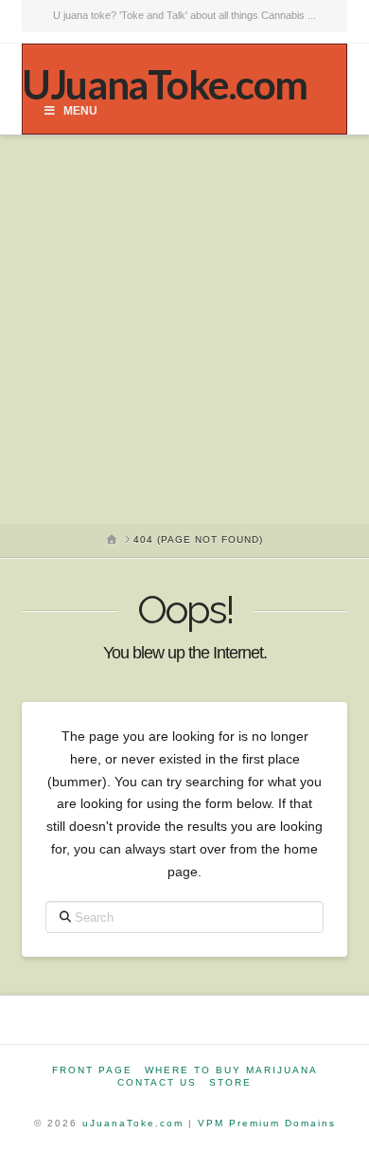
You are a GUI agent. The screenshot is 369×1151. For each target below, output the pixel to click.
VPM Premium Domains (267, 1123)
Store (230, 1082)
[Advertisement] (184, 329)
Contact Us (157, 1082)
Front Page (92, 1070)
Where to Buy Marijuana (231, 1070)
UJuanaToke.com (164, 84)
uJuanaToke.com (133, 1123)
